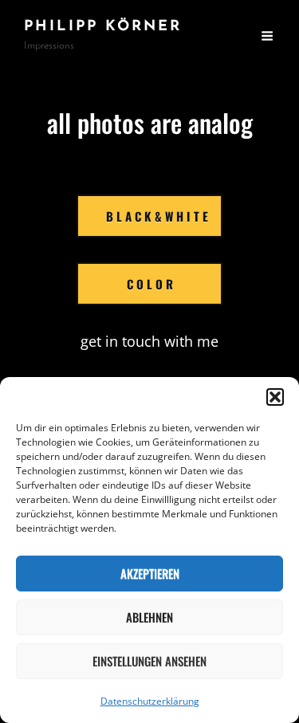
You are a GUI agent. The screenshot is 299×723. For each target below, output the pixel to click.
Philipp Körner (103, 27)
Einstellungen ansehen (149, 661)
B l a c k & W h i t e (157, 216)
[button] (275, 397)
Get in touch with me (149, 341)
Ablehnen (149, 617)
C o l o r (150, 284)
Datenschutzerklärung (149, 701)
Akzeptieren (149, 573)
